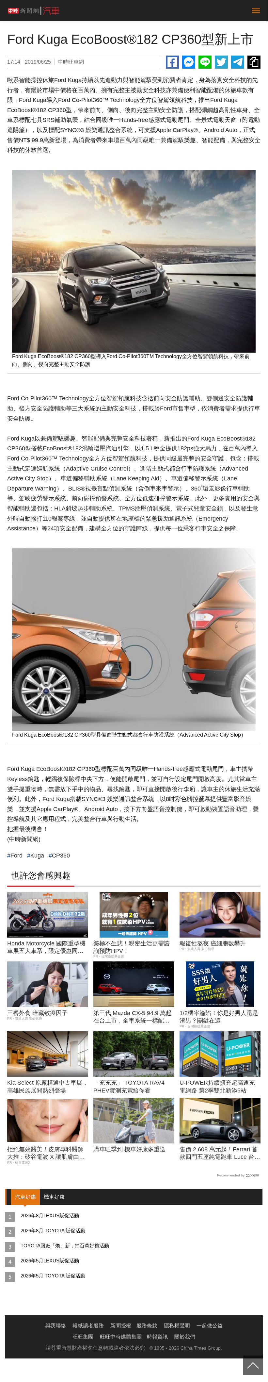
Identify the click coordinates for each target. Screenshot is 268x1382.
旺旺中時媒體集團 (121, 1337)
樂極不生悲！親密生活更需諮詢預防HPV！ (131, 947)
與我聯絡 (55, 1325)
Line (205, 62)
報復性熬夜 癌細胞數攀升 (213, 943)
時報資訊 (157, 1337)
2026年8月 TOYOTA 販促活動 (53, 1230)
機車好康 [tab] (54, 1197)
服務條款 (146, 1325)
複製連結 (253, 62)
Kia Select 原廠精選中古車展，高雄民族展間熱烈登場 (47, 1086)
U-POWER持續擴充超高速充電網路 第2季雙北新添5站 (217, 1086)
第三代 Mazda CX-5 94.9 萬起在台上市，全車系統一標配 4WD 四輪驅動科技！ (132, 1017)
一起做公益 (210, 1325)
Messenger (188, 62)
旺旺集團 (82, 1337)
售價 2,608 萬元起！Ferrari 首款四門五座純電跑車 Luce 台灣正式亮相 (220, 1153)
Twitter (221, 62)
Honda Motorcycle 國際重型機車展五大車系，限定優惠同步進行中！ (46, 947)
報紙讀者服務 (88, 1325)
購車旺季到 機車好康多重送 (129, 1149)
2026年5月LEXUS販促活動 (50, 1260)
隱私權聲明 (177, 1325)
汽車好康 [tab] (25, 1197)
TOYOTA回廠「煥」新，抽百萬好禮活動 (65, 1245)
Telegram (237, 62)
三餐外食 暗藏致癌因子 (37, 1013)
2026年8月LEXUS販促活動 (50, 1215)
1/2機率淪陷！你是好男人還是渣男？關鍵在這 (219, 1017)
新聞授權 (120, 1325)
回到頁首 (253, 1365)
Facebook (172, 62)
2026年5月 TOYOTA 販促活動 (53, 1275)
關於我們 (184, 1337)
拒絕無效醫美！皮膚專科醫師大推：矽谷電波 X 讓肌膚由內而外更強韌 (46, 1153)
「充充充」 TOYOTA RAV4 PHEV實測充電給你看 (129, 1086)
